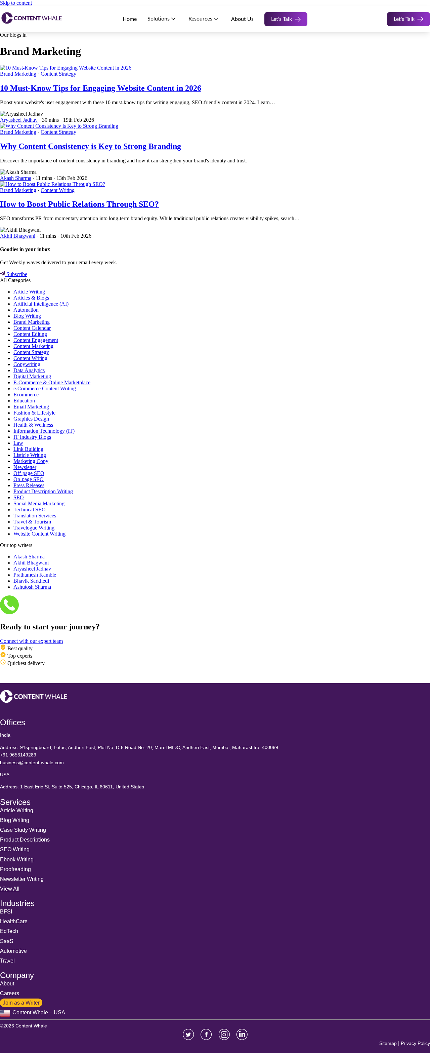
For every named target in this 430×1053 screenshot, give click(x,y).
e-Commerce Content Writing (44, 388)
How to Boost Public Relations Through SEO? (79, 204)
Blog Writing (27, 316)
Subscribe (16, 274)
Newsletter (24, 467)
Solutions (158, 19)
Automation (26, 310)
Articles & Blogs (31, 298)
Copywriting (26, 364)
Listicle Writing (29, 455)
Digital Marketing (32, 376)
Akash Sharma (15, 178)
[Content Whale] (31, 19)
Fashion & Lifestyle (34, 413)
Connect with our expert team (31, 641)
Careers (9, 993)
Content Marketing (33, 346)
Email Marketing (31, 407)
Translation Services (34, 515)
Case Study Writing (23, 830)
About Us (242, 19)
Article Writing (29, 292)
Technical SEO (29, 509)
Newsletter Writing (22, 879)
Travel (7, 961)
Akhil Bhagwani (17, 236)
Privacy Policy (415, 1043)
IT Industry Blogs (32, 437)
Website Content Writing (39, 534)
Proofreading (15, 869)
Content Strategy (58, 74)
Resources (200, 19)
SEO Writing (15, 849)
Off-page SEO (28, 473)
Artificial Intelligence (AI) (41, 304)
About (7, 983)
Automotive (13, 951)
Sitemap (388, 1043)
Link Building (28, 449)
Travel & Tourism (32, 521)
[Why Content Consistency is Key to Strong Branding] (59, 126)
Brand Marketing (18, 74)
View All (9, 889)
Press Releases (28, 485)
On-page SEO (28, 479)
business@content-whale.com (32, 762)
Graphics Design (31, 419)
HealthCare (14, 921)
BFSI (6, 911)
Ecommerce (26, 394)
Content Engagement (35, 340)
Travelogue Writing (33, 528)
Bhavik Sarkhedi (31, 581)
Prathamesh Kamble (34, 575)
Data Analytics (29, 370)
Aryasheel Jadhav (19, 120)
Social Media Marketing (38, 503)
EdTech (9, 931)
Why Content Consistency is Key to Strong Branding (90, 146)
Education (24, 400)
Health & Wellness (33, 425)
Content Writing (58, 190)
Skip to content (16, 3)
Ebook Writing (17, 859)
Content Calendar (32, 328)
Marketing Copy (30, 461)
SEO (18, 497)
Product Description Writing (43, 491)
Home (130, 19)
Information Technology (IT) (44, 431)
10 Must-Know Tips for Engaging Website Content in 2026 (100, 88)
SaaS (6, 941)
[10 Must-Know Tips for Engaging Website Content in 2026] (65, 68)
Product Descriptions (25, 840)
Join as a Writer (21, 1003)
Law (18, 443)
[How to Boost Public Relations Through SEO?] (52, 184)
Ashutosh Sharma (32, 587)
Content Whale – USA (38, 1012)
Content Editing (30, 334)
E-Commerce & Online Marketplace (51, 382)
